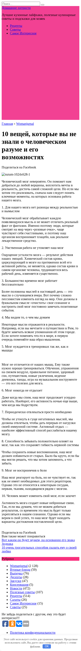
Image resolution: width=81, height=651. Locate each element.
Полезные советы (22, 592)
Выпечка (16, 573)
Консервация (19, 584)
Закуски (15, 581)
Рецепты (16, 26)
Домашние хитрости (16, 8)
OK (47, 646)
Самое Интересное (23, 33)
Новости (16, 588)
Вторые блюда (20, 569)
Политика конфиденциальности (32, 632)
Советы (15, 29)
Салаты (15, 599)
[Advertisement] (40, 79)
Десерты (16, 577)
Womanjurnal (19, 566)
